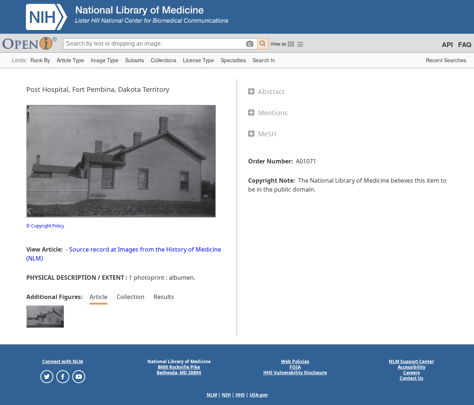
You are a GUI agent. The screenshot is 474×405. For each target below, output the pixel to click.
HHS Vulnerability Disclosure (295, 372)
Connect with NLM (62, 361)
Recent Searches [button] (446, 60)
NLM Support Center (411, 361)
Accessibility (411, 367)
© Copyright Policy (45, 226)
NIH (226, 395)
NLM (212, 395)
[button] (40, 60)
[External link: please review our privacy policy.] (46, 376)
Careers (411, 372)
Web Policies (295, 361)
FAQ (464, 44)
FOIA (295, 367)
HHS (240, 395)
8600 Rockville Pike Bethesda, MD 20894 (179, 370)
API (447, 44)
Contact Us (411, 378)
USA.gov (259, 395)
